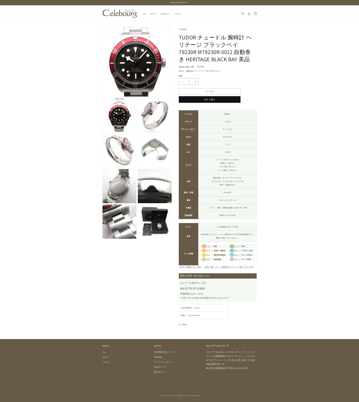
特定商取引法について (164, 352)
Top (104, 352)
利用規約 (158, 357)
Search (105, 357)
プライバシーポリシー (164, 362)
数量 (181, 76)
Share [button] (184, 324)
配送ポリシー (160, 372)
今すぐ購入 (209, 99)
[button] (153, 14)
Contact (106, 362)
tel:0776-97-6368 (192, 288)
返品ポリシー (160, 367)
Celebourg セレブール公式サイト (175, 396)
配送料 (189, 71)
